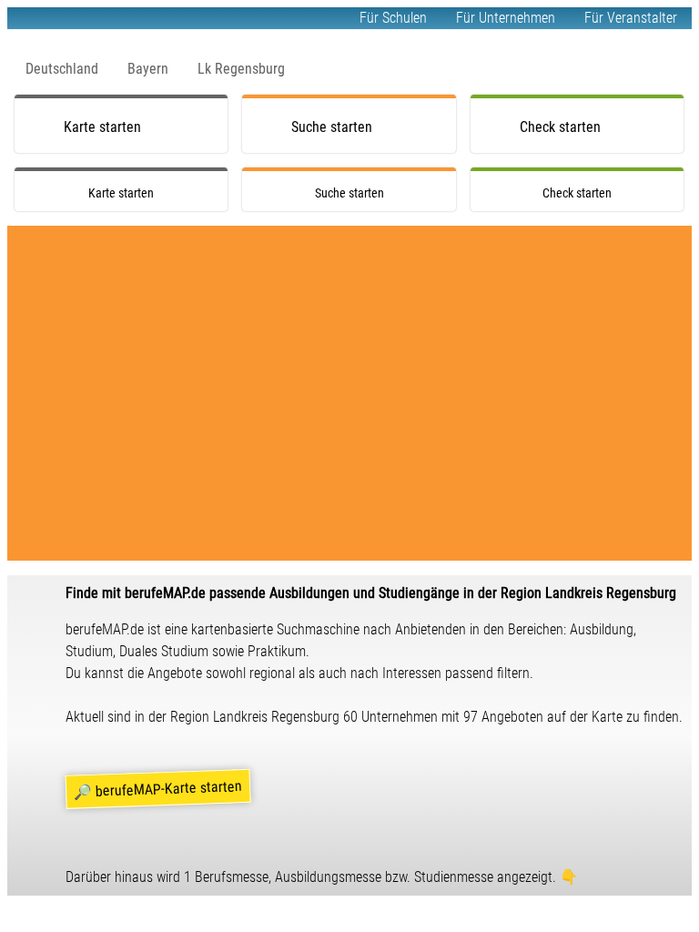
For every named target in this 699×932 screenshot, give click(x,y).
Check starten (560, 127)
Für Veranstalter (630, 17)
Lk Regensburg (241, 68)
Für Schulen (393, 17)
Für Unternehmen (505, 17)
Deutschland (61, 68)
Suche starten (331, 127)
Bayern (147, 68)
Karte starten (102, 127)
